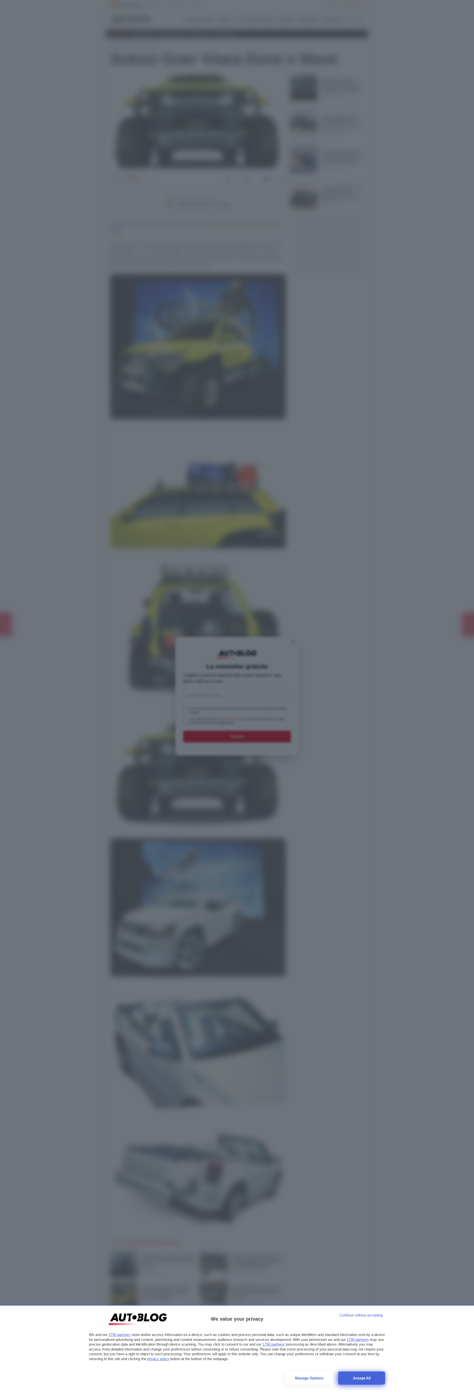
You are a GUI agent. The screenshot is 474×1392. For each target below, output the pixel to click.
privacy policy (158, 1359)
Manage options (309, 1378)
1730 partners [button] (119, 1335)
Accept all (362, 1378)
